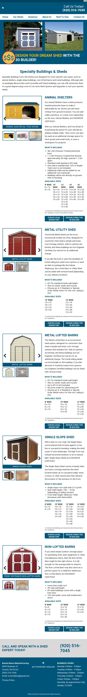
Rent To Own (62, 17)
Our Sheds (18, 17)
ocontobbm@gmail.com (19, 676)
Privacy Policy (8, 680)
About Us (46, 17)
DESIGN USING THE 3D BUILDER (74, 218)
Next (38, 118)
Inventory (32, 17)
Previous (6, 118)
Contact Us (79, 17)
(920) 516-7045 (73, 10)
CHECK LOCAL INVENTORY (54, 218)
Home (5, 17)
